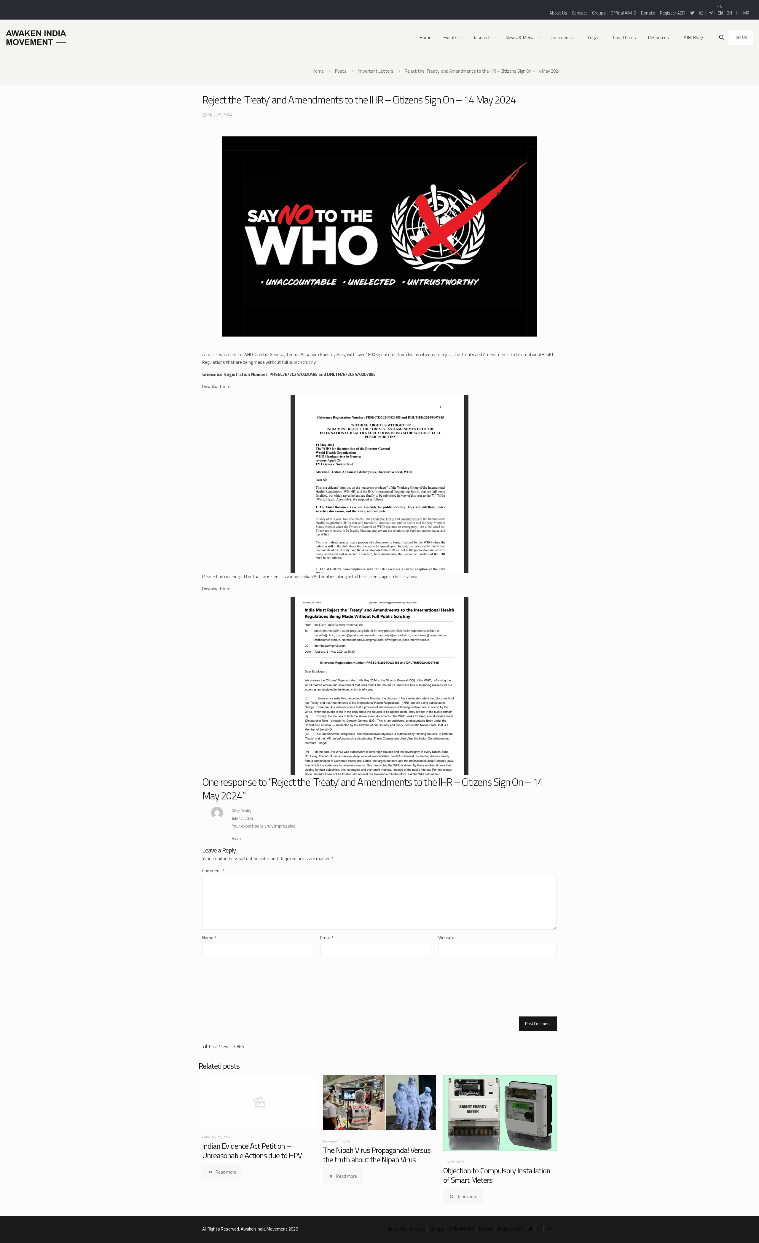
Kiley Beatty (241, 811)
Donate (648, 12)
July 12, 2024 (242, 818)
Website (446, 937)
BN (729, 12)
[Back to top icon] (730, 1231)
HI (737, 12)
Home (318, 71)
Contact (579, 12)
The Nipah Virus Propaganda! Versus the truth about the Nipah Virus (376, 1154)
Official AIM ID (623, 12)
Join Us (740, 37)
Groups (599, 12)
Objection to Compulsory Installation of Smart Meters (496, 1175)
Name (209, 937)
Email (326, 937)
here (226, 386)
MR (746, 12)
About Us (558, 12)
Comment (213, 870)
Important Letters (375, 71)
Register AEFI (672, 12)
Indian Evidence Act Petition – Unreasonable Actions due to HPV (252, 1150)
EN (720, 6)
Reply (236, 838)
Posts (341, 71)
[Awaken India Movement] (36, 37)
